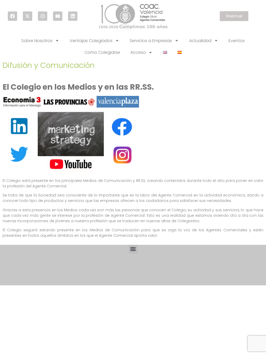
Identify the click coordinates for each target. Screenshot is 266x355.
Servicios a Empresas (151, 41)
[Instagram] (42, 16)
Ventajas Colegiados (91, 41)
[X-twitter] (27, 16)
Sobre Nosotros (36, 41)
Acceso (138, 52)
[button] (133, 249)
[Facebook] (12, 16)
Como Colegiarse (102, 52)
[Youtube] (57, 16)
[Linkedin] (72, 16)
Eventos (237, 41)
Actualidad (200, 41)
